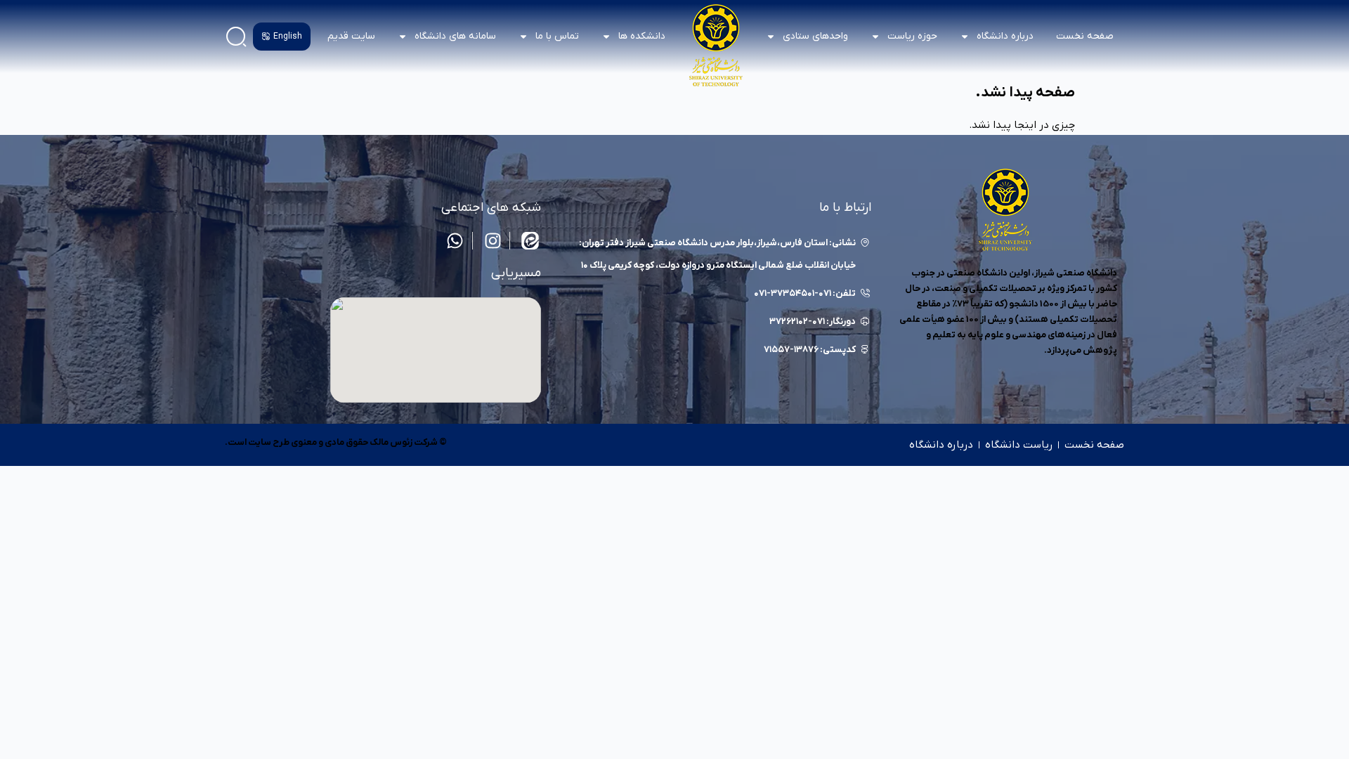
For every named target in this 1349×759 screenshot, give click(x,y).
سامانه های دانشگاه (455, 36)
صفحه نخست (1085, 36)
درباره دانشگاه (941, 445)
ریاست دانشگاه (1019, 445)
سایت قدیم (351, 36)
